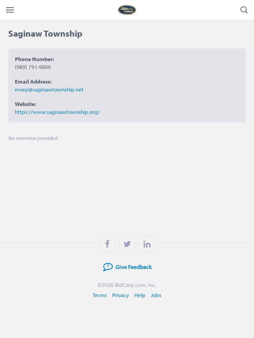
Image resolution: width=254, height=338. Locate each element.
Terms (100, 294)
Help (140, 294)
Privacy (120, 294)
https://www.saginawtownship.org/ (57, 111)
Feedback (133, 267)
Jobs (156, 294)
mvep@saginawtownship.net (49, 89)
